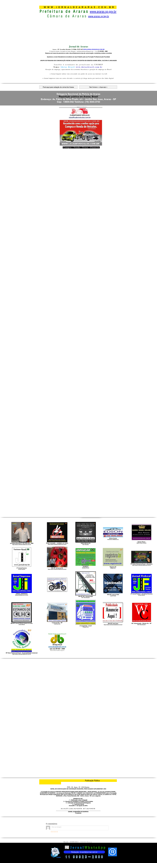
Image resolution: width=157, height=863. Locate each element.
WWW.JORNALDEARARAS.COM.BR (79, 7)
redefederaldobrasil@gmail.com (85, 51)
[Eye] (55, 852)
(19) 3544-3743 (92, 101)
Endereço (46, 99)
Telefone (78, 101)
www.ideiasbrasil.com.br (89, 67)
